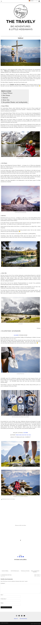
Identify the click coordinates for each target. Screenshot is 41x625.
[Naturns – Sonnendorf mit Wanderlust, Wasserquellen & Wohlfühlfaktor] (35, 565)
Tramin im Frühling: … (5, 570)
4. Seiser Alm (5, 100)
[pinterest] (21, 616)
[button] (39, 1)
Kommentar (3, 583)
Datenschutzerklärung (23, 618)
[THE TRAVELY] (20, 17)
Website (2, 602)
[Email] (23, 556)
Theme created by (35, 623)
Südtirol (20, 36)
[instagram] (16, 616)
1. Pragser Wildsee (6, 93)
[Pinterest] (19, 556)
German (31, 0)
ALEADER (16, 335)
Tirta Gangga (37, 576)
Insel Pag (6, 576)
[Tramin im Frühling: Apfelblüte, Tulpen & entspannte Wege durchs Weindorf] (5, 565)
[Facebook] (21, 556)
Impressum (17, 618)
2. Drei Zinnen (5, 95)
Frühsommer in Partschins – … (25, 571)
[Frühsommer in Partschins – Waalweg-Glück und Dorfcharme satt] (25, 565)
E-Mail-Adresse (4, 598)
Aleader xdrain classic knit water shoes (23, 434)
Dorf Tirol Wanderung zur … (15, 570)
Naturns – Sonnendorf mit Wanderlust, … (35, 571)
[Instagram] (17, 556)
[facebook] (19, 616)
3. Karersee (4, 98)
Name (2, 594)
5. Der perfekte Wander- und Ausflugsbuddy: (14, 102)
